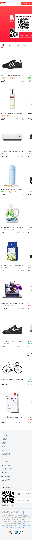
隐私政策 (4, 446)
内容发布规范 (5, 454)
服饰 (17, 45)
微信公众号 (8, 465)
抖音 (6, 472)
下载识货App (26, 3)
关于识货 (4, 439)
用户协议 (4, 443)
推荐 (2, 45)
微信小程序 (8, 469)
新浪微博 (7, 476)
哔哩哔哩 (7, 480)
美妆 (24, 45)
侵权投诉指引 (5, 450)
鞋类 (10, 45)
